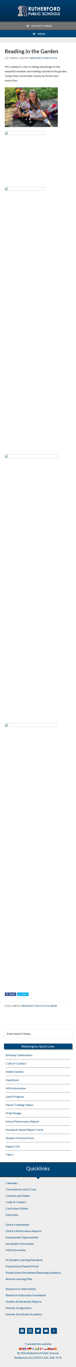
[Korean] (42, 1348)
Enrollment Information (20, 1243)
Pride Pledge (13, 1113)
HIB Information (16, 1088)
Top (72, 1362)
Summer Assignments (19, 1307)
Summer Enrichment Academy (24, 1314)
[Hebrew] (33, 1348)
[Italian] (39, 1348)
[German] (30, 1348)
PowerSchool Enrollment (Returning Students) (33, 1272)
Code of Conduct (16, 1063)
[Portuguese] (49, 1348)
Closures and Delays (18, 1195)
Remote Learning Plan (19, 1279)
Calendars (12, 1183)
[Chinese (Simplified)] (20, 1348)
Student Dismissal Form (20, 1138)
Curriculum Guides (17, 1208)
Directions (12, 1214)
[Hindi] (36, 1348)
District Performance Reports (24, 1231)
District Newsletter (17, 1224)
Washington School (39, 11)
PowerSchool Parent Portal (22, 1266)
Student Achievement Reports (24, 1301)
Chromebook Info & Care (21, 1189)
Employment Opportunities (22, 1237)
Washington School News (39, 1005)
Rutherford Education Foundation (26, 1295)
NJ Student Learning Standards (24, 1260)
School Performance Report (22, 1121)
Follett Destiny (15, 1071)
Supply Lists (13, 1146)
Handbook (12, 1080)
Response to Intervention (21, 1288)
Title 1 (10, 1154)
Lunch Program (15, 1096)
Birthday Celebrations (19, 1055)
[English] (23, 1348)
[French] (26, 1348)
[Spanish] (55, 1348)
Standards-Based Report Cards (24, 1129)
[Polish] (46, 1348)
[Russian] (52, 1348)
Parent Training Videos (19, 1104)
